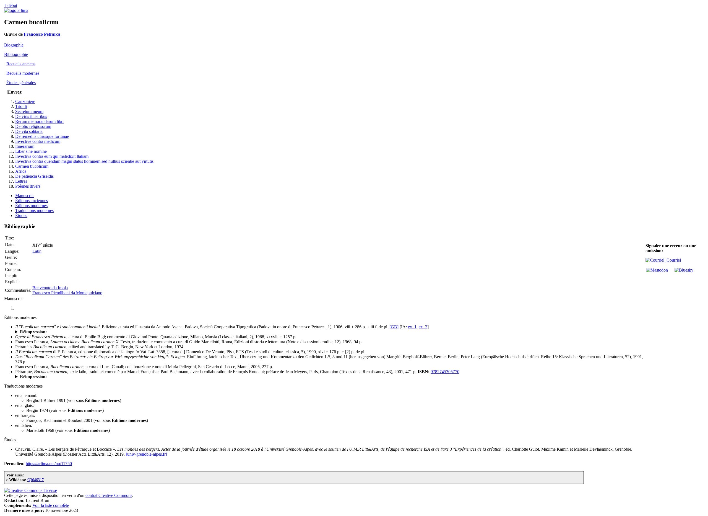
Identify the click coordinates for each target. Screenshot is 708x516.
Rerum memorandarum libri (39, 121)
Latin (36, 251)
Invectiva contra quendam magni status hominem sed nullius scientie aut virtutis (84, 161)
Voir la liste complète (50, 505)
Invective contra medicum (37, 141)
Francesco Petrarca (42, 34)
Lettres (21, 181)
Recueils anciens (20, 63)
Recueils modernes (22, 73)
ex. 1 (412, 326)
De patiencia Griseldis (34, 176)
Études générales (21, 82)
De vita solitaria (29, 131)
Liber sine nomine (31, 151)
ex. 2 (423, 326)
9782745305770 (445, 371)
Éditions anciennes (31, 200)
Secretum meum (29, 111)
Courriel (672, 260)
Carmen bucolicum (31, 166)
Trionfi (21, 106)
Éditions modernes (31, 205)
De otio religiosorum (33, 126)
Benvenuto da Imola (50, 287)
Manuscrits (24, 195)
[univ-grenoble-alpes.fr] (146, 454)
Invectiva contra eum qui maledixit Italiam (51, 156)
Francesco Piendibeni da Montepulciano (67, 292)
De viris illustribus (31, 116)
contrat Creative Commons (108, 495)
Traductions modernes (34, 210)
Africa (20, 171)
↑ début (10, 5)
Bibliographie (16, 54)
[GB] (394, 326)
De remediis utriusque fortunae (42, 136)
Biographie (14, 45)
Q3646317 (35, 480)
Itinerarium (24, 146)
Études (21, 215)
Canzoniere (25, 101)
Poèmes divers (27, 186)
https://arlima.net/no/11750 (49, 463)
